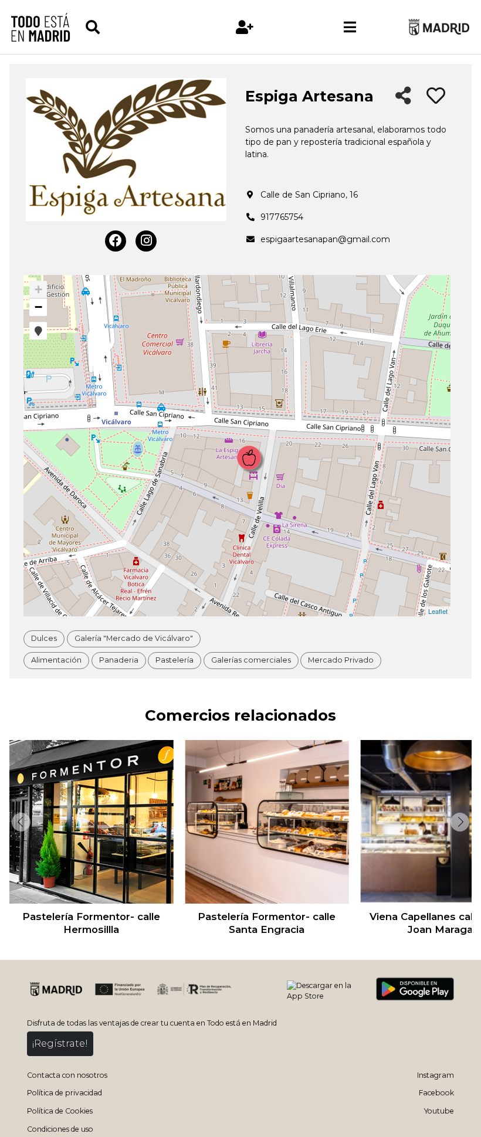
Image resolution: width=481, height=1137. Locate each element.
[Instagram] (146, 241)
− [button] (38, 307)
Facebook (436, 1092)
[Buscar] (138, 27)
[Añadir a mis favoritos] (435, 96)
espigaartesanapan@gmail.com (325, 239)
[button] (38, 331)
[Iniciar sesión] (245, 27)
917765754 (281, 217)
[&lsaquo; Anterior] (20, 822)
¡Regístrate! (60, 1043)
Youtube (439, 1111)
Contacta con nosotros (67, 1075)
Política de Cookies (60, 1111)
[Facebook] (115, 241)
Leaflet (438, 611)
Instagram (435, 1075)
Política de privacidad (64, 1092)
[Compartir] (403, 96)
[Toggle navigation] (350, 27)
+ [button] (38, 289)
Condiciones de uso (60, 1129)
